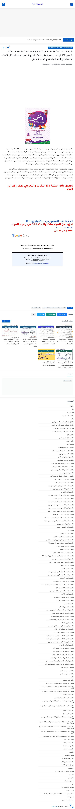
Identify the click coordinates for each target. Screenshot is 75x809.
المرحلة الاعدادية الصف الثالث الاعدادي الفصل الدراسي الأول (57, 732)
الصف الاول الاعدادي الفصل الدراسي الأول (60, 501)
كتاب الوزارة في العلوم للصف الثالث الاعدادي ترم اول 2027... (43, 40)
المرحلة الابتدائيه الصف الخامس (63, 697)
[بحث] (3, 4)
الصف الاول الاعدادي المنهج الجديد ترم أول (60, 505)
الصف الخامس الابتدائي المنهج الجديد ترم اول (59, 619)
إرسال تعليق (67, 380)
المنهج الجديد (69, 755)
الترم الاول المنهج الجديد (66, 438)
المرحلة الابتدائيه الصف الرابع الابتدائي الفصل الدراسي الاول (58, 701)
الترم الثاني (69, 444)
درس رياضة (37, 4)
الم (72, 677)
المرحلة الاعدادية (68, 713)
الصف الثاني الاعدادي (66, 578)
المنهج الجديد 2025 (67, 758)
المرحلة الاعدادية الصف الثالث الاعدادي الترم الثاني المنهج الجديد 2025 (56, 727)
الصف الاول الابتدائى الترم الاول (64, 482)
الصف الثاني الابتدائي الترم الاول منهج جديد (60, 571)
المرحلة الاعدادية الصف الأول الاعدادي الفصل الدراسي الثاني (57, 717)
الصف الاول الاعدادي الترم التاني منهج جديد (60, 495)
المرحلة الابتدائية (36, 307)
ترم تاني (70, 777)
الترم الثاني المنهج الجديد (65, 447)
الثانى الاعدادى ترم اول (66, 473)
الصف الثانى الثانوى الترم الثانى (63, 597)
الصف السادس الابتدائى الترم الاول (63, 651)
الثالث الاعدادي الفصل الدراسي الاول (62, 450)
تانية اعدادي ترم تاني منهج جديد (64, 771)
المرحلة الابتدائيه (68, 694)
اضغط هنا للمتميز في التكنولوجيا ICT (49, 221)
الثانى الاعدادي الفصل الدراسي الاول (62, 463)
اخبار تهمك (69, 412)
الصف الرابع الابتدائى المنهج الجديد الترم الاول (59, 635)
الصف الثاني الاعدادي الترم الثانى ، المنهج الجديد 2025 (57, 584)
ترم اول (70, 774)
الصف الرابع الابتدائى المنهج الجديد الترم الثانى (60, 47)
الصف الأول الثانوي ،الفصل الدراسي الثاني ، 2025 (58, 520)
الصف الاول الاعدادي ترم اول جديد (63, 514)
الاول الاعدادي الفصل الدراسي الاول (62, 422)
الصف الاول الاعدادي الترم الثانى (63, 498)
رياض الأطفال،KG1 (67, 787)
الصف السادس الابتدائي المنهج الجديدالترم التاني (59, 664)
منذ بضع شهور (68, 337)
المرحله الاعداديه (68, 749)
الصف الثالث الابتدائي (66, 533)
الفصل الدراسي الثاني (66, 673)
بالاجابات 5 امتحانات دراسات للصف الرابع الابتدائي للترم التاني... (48, 342)
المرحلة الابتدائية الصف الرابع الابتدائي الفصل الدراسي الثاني (58, 687)
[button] (62, 314)
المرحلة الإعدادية (68, 710)
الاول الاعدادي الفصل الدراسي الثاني (62, 425)
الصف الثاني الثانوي (67, 594)
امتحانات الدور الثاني (67, 761)
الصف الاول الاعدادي (67, 492)
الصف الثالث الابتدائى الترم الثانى (63, 536)
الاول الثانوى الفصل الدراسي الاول (63, 428)
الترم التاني (69, 441)
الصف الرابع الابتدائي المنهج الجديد (63, 632)
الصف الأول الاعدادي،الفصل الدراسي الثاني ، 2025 (58, 517)
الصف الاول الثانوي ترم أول (65, 524)
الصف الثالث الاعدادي (66, 549)
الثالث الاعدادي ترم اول (66, 454)
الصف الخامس (68, 603)
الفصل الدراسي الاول (66, 670)
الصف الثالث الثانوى (67, 565)
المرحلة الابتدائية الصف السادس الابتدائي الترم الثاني (57, 691)
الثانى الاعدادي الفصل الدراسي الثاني (62, 469)
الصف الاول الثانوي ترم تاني (65, 527)
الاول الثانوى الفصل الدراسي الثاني (62, 431)
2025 (71, 406)
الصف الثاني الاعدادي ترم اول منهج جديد (61, 591)
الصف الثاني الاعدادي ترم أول (64, 587)
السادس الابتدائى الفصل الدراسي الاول (61, 476)
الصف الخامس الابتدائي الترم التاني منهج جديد (59, 610)
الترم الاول (70, 434)
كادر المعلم (69, 790)
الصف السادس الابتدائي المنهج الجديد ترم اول (59, 661)
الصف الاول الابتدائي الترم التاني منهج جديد (60, 485)
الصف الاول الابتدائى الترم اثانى (64, 479)
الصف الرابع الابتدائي (67, 622)
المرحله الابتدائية (68, 742)
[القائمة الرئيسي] (71, 4)
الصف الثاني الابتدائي (66, 568)
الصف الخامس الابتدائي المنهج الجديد (62, 616)
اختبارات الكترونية (67, 415)
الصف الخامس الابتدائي (66, 607)
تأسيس (70, 768)
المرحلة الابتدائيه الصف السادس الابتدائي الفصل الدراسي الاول (57, 706)
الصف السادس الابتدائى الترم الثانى (62, 654)
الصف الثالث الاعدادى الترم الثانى (63, 552)
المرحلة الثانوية (68, 739)
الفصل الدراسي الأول (66, 667)
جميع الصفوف (68, 781)
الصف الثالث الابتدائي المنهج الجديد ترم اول (60, 543)
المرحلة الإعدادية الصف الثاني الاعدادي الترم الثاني (58, 736)
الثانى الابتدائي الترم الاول (65, 457)
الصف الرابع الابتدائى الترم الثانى (63, 629)
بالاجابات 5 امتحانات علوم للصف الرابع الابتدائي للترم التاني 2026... (65, 342)
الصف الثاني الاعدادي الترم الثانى (63, 581)
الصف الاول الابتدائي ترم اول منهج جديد (61, 489)
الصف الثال (69, 530)
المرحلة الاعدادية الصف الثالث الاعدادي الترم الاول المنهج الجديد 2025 (57, 722)
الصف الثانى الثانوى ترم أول (65, 600)
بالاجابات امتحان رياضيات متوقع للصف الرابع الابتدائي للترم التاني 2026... (65, 365)
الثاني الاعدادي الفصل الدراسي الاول (62, 466)
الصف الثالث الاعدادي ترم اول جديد (62, 559)
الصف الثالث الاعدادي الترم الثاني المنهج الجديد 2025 (57, 556)
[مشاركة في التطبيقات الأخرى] (33, 314)
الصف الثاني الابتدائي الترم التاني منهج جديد (60, 575)
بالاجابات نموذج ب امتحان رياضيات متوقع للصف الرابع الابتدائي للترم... (11, 342)
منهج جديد (70, 797)
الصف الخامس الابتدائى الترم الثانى (62, 613)
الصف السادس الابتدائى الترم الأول (63, 648)
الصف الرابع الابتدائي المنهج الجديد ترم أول (60, 642)
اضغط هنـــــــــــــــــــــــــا (64, 228)
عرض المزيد (6, 321)
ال (72, 418)
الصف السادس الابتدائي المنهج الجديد (62, 658)
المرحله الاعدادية (68, 746)
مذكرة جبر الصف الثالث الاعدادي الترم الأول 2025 (58, 793)
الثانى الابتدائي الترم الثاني (65, 460)
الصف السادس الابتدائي (66, 645)
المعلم (71, 752)
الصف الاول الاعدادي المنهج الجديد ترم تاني (60, 511)
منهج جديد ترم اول (67, 800)
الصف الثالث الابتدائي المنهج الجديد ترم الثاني (59, 540)
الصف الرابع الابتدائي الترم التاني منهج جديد (60, 626)
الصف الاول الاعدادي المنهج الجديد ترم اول (60, 508)
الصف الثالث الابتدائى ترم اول (64, 546)
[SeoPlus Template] (72, 806)
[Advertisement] (37, 23)
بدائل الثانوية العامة (67, 765)
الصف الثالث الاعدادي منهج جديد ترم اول (61, 562)
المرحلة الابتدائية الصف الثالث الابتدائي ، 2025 (59, 683)
